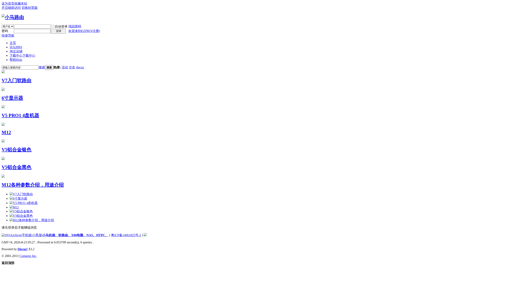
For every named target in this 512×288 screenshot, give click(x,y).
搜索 (42, 67)
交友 (72, 67)
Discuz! (23, 249)
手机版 (27, 235)
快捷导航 (8, 35)
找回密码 (74, 26)
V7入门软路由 (16, 80)
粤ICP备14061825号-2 (126, 235)
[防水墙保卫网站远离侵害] (145, 235)
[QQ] (6, 235)
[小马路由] (13, 17)
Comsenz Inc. (28, 256)
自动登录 (61, 26)
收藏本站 (20, 3)
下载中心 (22, 55)
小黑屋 (37, 235)
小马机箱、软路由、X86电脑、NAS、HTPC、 (75, 235)
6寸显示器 (12, 98)
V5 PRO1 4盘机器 (20, 115)
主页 (13, 43)
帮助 (16, 59)
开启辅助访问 (11, 7)
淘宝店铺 (16, 51)
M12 (6, 132)
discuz (80, 67)
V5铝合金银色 (16, 149)
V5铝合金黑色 (16, 167)
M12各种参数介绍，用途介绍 (33, 184)
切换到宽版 (30, 7)
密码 (5, 31)
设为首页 (8, 3)
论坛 (16, 47)
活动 (65, 67)
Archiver (15, 235)
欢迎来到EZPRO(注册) (84, 31)
